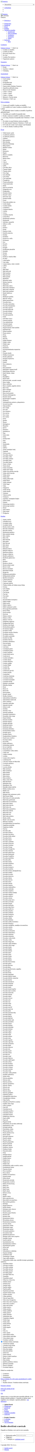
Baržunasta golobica (8, 532)
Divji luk (5, 614)
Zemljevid (7, 25)
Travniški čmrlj (7, 460)
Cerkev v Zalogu (7, 95)
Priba (4, 351)
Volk (4, 1329)
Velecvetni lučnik (8, 1305)
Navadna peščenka (8, 905)
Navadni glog (7, 967)
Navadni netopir (7, 313)
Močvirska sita (7, 807)
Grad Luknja (6, 79)
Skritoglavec (6, 424)
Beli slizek (6, 545)
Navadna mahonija (8, 889)
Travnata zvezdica (8, 1265)
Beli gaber (6, 541)
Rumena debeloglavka (9, 395)
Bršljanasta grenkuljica (9, 574)
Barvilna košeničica (8, 528)
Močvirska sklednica (9, 287)
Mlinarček (6, 284)
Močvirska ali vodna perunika (11, 798)
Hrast (4, 687)
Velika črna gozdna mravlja (10, 471)
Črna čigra (6, 173)
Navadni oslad (7, 1003)
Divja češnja (6, 610)
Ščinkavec (6, 400)
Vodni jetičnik (7, 1323)
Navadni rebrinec (8, 1029)
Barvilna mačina (7, 530)
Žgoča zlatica (6, 1358)
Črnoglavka (6, 180)
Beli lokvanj (6, 543)
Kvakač (5, 258)
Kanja (4, 229)
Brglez (5, 153)
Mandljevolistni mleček (9, 787)
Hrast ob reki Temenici (9, 90)
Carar (4, 160)
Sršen (4, 442)
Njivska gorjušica (8, 1078)
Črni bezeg (6, 592)
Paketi (9, 38)
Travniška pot (14, 114)
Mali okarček (6, 275)
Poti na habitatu (5, 102)
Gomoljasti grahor (8, 650)
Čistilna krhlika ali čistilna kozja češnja (14, 585)
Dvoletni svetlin (7, 630)
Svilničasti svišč (7, 1254)
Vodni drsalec (7, 491)
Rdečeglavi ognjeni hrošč (10, 369)
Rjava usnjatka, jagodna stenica (12, 386)
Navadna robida (7, 918)
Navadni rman (7, 1038)
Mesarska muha (7, 280)
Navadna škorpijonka (9, 306)
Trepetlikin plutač (8, 1278)
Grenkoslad (6, 674)
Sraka (4, 437)
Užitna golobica (7, 1296)
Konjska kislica (7, 734)
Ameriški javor (7, 521)
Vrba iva (5, 1331)
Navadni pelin (7, 1011)
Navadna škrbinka (8, 920)
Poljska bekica (7, 1158)
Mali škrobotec (7, 781)
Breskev (5, 561)
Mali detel (6, 269)
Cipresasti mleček (8, 583)
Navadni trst (6, 1054)
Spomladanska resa (8, 1242)
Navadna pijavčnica (8, 907)
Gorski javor (6, 656)
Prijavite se (7, 20)
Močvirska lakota (8, 803)
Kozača (5, 244)
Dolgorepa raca (7, 189)
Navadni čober (7, 954)
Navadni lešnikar (7, 311)
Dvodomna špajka (8, 629)
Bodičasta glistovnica (9, 558)
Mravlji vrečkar (7, 298)
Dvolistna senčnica (8, 634)
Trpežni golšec (7, 1289)
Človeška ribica (7, 167)
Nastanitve (11, 36)
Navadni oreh (7, 1000)
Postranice (6, 347)
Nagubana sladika (8, 827)
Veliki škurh (6, 480)
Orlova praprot (7, 1105)
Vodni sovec (6, 1325)
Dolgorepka (6, 191)
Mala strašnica (7, 778)
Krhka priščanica (7, 743)
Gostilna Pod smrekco (9, 57)
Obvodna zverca (7, 318)
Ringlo (5, 1194)
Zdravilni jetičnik (8, 1351)
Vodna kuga (6, 1320)
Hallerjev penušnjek (8, 683)
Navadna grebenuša (8, 854)
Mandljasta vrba (7, 785)
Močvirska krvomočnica (10, 801)
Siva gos (5, 409)
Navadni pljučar (7, 1016)
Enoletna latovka (7, 639)
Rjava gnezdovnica (8, 1198)
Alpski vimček (7, 519)
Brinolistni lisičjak (8, 570)
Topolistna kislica (8, 1263)
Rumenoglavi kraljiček (9, 398)
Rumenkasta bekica (8, 1218)
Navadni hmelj (7, 972)
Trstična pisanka (7, 1294)
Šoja (4, 433)
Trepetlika (6, 1276)
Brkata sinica (6, 158)
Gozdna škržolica (8, 661)
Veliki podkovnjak (8, 478)
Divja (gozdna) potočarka (10, 609)
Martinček (6, 278)
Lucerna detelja (7, 767)
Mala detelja (6, 772)
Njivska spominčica (8, 1083)
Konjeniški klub (7, 82)
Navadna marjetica (8, 891)
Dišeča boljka (7, 601)
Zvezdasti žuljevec (8, 1367)
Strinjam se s (16, 1439)
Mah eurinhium (7, 770)
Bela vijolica (6, 536)
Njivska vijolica (7, 1085)
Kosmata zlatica (7, 740)
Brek (4, 559)
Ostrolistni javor (7, 1109)
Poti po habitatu (12, 33)
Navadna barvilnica (8, 834)
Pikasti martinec (7, 331)
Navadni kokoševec (8, 981)
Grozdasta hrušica (8, 678)
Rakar (4, 366)
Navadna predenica (8, 914)
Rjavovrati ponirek (8, 393)
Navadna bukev (7, 840)
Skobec (5, 420)
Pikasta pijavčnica (8, 1131)
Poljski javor (6, 1162)
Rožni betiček (7, 1211)
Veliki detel (6, 477)
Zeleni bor (6, 1352)
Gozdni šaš (6, 667)
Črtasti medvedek (8, 184)
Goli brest (5, 647)
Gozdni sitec (6, 669)
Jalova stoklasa (7, 701)
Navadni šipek (7, 1045)
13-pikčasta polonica (9, 135)
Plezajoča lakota (7, 1145)
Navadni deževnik (8, 309)
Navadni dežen (7, 958)
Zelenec (5, 502)
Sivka (4, 418)
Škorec (5, 422)
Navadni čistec (7, 952)
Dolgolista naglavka (8, 621)
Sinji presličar (7, 406)
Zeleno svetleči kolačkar (10, 1356)
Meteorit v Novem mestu (10, 97)
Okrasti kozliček (7, 320)
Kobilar (5, 235)
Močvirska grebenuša (9, 800)
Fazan (4, 200)
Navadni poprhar (7, 1025)
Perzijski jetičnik (7, 1127)
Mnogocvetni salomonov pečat (11, 794)
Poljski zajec (6, 344)
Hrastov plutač (7, 694)
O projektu (7, 1419)
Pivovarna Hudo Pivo (9, 53)
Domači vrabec (7, 195)
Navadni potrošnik (8, 1027)
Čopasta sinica (7, 171)
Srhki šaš (5, 1249)
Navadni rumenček (8, 1043)
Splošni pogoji (8, 1448)
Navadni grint (7, 971)
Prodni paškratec (7, 357)
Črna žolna (6, 176)
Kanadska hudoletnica (9, 714)
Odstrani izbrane (5, 48)
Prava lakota (6, 1173)
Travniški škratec (7, 462)
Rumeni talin (6, 1216)
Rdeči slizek (6, 1191)
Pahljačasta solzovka (9, 1116)
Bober (4, 149)
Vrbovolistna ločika (8, 1334)
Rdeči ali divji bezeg (8, 1183)
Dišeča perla (6, 603)
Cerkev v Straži (7, 93)
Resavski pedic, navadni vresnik (12, 380)
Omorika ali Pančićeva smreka (11, 1102)
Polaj (4, 1153)
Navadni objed (7, 996)
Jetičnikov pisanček (8, 222)
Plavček (5, 338)
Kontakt (6, 1421)
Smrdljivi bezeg (7, 1238)
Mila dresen (6, 792)
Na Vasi (5, 55)
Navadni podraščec (8, 1022)
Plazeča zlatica (7, 1140)
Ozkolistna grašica (8, 1111)
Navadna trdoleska (8, 934)
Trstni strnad (6, 466)
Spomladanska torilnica (9, 1243)
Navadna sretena (7, 929)
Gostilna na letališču (8, 50)
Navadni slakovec (8, 1047)
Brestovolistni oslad (8, 565)
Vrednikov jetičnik (8, 1340)
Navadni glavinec (8, 965)
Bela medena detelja (8, 534)
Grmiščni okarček (8, 215)
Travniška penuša (8, 1271)
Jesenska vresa (7, 710)
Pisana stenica (7, 333)
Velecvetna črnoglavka (9, 1300)
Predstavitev (7, 23)
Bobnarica (6, 151)
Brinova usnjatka (7, 155)
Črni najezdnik (7, 178)
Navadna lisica (7, 302)
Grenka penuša (7, 672)
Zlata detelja (6, 1360)
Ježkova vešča (7, 224)
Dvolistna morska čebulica (10, 632)
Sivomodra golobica (8, 1231)
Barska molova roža (8, 527)
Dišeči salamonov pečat (9, 607)
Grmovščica (6, 216)
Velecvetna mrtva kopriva (10, 1302)
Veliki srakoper (7, 482)
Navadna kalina (7, 861)
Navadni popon (7, 1023)
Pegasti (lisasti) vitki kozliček (11, 327)
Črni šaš (5, 594)
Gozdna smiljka (7, 663)
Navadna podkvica (8, 909)
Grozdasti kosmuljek (9, 679)
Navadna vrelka (7, 940)
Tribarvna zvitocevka (9, 1280)
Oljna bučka (6, 1100)
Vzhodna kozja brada (9, 1345)
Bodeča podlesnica (8, 556)
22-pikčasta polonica (9, 136)
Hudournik (6, 220)
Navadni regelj (7, 1031)
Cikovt (5, 162)
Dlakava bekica (7, 616)
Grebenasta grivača (8, 670)
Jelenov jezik (6, 707)
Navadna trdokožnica (9, 932)
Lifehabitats (7, 8)
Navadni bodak (7, 947)
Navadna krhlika (7, 872)
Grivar (5, 213)
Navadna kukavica (8, 876)
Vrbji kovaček (7, 495)
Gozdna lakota (7, 659)
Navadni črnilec (7, 956)
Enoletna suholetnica (9, 641)
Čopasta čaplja (7, 169)
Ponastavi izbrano (6, 1385)
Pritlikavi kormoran (8, 355)
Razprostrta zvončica (9, 1182)
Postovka (5, 346)
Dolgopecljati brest (8, 623)
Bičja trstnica (6, 145)
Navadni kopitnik (8, 985)
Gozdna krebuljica (8, 658)
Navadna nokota (7, 898)
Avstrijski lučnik (7, 525)
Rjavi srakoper (7, 389)
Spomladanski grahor (9, 1245)
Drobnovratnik (7, 198)
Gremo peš (14, 105)
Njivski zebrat (7, 1091)
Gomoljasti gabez (8, 649)
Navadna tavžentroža (9, 931)
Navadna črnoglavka (9, 849)
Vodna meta (6, 1322)
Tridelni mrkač (7, 1282)
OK (2, 1393)
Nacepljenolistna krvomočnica (11, 823)
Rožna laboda (7, 1207)
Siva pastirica (6, 411)
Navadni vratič (7, 1056)
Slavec (5, 427)
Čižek (4, 165)
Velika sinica (6, 475)
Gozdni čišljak (7, 665)
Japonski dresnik (7, 705)
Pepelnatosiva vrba (8, 1125)
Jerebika (5, 709)
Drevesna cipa (7, 196)
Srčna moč (6, 1247)
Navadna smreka (7, 927)
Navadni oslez (7, 1005)
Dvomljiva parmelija (8, 636)
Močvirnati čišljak (8, 796)
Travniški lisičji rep (8, 1274)
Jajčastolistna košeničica (10, 698)
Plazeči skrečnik (7, 1143)
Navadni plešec (7, 1014)
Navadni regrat (7, 1032)
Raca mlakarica (7, 364)
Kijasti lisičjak (7, 718)
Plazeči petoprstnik (8, 1142)
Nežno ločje (6, 1076)
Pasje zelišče (6, 1118)
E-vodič (3, 1390)
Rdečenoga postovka (9, 371)
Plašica (5, 337)
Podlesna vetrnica (8, 1147)
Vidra (4, 486)
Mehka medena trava (9, 789)
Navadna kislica (7, 865)
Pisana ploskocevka (8, 1133)
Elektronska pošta (11, 1435)
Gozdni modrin (7, 206)
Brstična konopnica (8, 578)
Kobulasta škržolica (8, 729)
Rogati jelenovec (7, 1205)
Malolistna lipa (7, 783)
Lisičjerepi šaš (7, 760)
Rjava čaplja (6, 382)
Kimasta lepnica (7, 721)
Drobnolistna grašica (9, 627)
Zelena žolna (6, 500)
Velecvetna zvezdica (8, 1303)
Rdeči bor (5, 1185)
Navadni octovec (7, 998)
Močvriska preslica (8, 816)
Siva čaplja (6, 407)
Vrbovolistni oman (8, 1338)
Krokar (5, 253)
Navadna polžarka (8, 912)
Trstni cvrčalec (7, 464)
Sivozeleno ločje (7, 1233)
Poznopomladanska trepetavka (11, 349)
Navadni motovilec (8, 992)
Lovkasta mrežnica (8, 763)
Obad (4, 316)
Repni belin (6, 378)
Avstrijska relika (7, 523)
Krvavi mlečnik (7, 747)
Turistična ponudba (9, 30)
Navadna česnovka (8, 843)
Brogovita (6, 572)
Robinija (5, 1203)
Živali (6, 27)
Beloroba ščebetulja (8, 144)
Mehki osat (6, 790)
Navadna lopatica (8, 885)
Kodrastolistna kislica (9, 730)
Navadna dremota (8, 850)
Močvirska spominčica (9, 809)
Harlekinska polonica (9, 218)
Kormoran (6, 240)
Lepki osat (6, 752)
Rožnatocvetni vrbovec (9, 1209)
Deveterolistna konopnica (10, 599)
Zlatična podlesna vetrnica (10, 1362)
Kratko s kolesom (16, 116)
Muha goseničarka (8, 300)
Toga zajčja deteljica (8, 1258)
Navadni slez (6, 1049)
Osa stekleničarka (8, 322)
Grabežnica (6, 207)
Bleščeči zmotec (7, 147)
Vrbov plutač (6, 1332)
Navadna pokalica (8, 911)
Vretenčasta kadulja (8, 1343)
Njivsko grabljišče (8, 1092)
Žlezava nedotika (8, 1365)
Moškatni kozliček (8, 296)
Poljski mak (6, 1163)
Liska (4, 267)
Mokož (5, 295)
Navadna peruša (7, 903)
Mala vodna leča (7, 780)
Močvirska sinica (7, 286)
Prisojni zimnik (7, 353)
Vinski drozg (6, 489)
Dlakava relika (7, 618)
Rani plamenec (7, 367)
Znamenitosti (4, 74)
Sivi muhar (6, 417)
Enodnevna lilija (7, 638)
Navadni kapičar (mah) (9, 976)
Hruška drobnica (7, 696)
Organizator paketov (8, 59)
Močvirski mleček (8, 810)
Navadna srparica (8, 307)
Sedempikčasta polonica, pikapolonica (13, 402)
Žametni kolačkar (8, 1347)
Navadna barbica (7, 832)
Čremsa (5, 587)
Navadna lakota (7, 878)
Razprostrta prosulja (8, 1180)
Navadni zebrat (7, 1062)
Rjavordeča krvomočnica (10, 1200)
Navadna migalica (8, 894)
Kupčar (5, 255)
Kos (4, 242)
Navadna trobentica (8, 936)
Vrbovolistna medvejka (9, 1336)
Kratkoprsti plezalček (9, 249)
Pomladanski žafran (8, 1167)
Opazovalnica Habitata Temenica (12, 86)
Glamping (6, 71)
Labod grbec (6, 260)
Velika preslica (7, 1309)
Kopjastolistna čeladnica (10, 736)
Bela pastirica (6, 140)
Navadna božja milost (9, 836)
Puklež (5, 362)
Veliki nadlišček (7, 1311)
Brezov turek (6, 567)
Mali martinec (7, 273)
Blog (9, 41)
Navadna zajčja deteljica (10, 943)
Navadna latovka (7, 880)
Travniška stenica (8, 455)
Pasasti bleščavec (8, 326)
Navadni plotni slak (8, 1020)
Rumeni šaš (6, 1214)
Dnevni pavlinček (8, 187)
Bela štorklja (6, 142)
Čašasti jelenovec (8, 579)
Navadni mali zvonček (9, 991)
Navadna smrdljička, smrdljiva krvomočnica (15, 925)
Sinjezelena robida (8, 1225)
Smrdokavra (6, 431)
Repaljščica (6, 377)
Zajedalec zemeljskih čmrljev (11, 498)
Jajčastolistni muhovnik (9, 699)
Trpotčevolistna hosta (9, 1292)
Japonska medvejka (8, 703)
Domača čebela (7, 193)
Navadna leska (7, 881)
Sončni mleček (7, 1240)
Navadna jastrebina (8, 858)
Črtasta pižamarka (8, 182)
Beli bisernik (6, 539)
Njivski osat (6, 1087)
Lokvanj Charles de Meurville (11, 761)
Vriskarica (6, 497)
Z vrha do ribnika (13, 126)
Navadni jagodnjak (8, 974)
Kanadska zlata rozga (9, 716)
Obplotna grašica (7, 1094)
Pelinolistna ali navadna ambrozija (12, 1123)
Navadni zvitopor (8, 1067)
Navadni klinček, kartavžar (10, 978)
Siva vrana (6, 415)
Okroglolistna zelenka (9, 1098)
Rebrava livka (7, 1193)
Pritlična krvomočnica (9, 1174)
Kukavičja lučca (7, 749)
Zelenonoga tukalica (8, 504)
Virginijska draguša (8, 1318)
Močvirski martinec (8, 291)
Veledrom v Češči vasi (9, 99)
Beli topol (5, 547)
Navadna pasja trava (8, 900)
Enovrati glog (7, 643)
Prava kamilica (7, 1171)
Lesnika (5, 756)
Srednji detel (6, 438)
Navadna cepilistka (8, 841)
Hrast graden (6, 692)
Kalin (4, 226)
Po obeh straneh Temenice (17, 123)
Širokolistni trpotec (8, 1229)
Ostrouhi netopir (7, 324)
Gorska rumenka (7, 652)
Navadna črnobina (8, 845)
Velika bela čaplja (8, 469)
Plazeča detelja (7, 1138)
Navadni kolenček (8, 983)
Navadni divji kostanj (9, 961)
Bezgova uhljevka (8, 554)
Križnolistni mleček (8, 745)
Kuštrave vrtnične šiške (9, 256)
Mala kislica (6, 776)
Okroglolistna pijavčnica (10, 1096)
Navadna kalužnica (8, 863)
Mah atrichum (7, 769)
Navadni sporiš (7, 1051)
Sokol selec (6, 435)
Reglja (5, 375)
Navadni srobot (7, 1052)
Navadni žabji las (8, 1058)
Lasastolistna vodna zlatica (10, 750)
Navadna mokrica (8, 896)
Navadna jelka (7, 860)
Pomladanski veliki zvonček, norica (13, 1165)
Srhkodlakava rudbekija (9, 1251)
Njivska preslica (7, 1082)
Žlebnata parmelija (8, 1363)
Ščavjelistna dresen (8, 1220)
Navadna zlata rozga (8, 945)
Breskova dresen (7, 563)
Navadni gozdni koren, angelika (12, 969)
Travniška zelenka (8, 458)
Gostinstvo (11, 35)
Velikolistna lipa (7, 1316)
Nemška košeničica (8, 1074)
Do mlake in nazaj (15, 121)
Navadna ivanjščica (8, 856)
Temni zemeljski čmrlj (9, 449)
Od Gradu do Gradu (17, 125)
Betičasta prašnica (8, 552)
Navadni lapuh (7, 987)
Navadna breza (7, 838)
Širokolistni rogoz (8, 1227)
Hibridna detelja (7, 685)
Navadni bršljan (7, 949)
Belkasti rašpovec (8, 550)
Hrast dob (5, 690)
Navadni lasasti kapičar (9, 989)
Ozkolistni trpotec (8, 1114)
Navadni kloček (7, 980)
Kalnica (5, 227)
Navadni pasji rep (8, 1009)
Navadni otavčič (7, 1007)
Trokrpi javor (6, 1283)
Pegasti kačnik (7, 1122)
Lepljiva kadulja (7, 754)
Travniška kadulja (8, 1267)
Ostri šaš (5, 1107)
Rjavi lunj (5, 387)
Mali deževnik (7, 271)
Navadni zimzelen (8, 1065)
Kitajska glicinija (7, 723)
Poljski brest (6, 1160)
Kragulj (5, 247)
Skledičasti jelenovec (9, 1234)
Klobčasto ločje (7, 727)
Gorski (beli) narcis (8, 654)
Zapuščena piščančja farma (10, 88)
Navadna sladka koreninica (10, 921)
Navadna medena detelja (10, 892)
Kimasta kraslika (7, 719)
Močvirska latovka (8, 805)
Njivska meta (6, 1080)
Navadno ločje (7, 1071)
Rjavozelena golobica (9, 1202)
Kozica (5, 246)
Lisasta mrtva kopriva (9, 758)
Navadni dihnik (7, 960)
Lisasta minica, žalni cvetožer (11, 264)
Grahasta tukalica (8, 209)
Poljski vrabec (7, 342)
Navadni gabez (7, 963)
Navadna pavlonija (8, 901)
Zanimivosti (11, 32)
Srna (4, 440)
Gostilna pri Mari (8, 51)
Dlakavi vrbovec (7, 619)
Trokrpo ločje (6, 1285)
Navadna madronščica (9, 887)
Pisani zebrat (6, 1134)
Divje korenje (7, 612)
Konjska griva (7, 732)
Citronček (5, 164)
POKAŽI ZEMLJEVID (7, 1389)
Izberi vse (15, 48)
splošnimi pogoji (19, 1439)
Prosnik (5, 360)
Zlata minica (6, 509)
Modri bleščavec (7, 293)
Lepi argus (6, 262)
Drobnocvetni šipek (8, 625)
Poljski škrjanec (7, 340)
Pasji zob (5, 1120)
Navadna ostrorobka (8, 304)
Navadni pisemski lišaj (9, 1012)
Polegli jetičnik (7, 1156)
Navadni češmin (7, 951)
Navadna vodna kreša (9, 938)
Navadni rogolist (7, 1040)
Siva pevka (6, 413)
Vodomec (5, 493)
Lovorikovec (6, 765)
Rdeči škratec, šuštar (8, 373)
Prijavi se (8, 1437)
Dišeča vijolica (7, 605)
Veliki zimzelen (7, 1314)
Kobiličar (5, 236)
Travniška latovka (8, 1269)
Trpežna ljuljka (7, 1287)
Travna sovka (6, 453)
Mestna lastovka (7, 282)
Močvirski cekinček (8, 289)
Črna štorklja (6, 175)
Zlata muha (6, 511)
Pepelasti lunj (6, 329)
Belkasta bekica (7, 548)
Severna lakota (7, 1223)
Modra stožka (7, 818)
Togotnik (5, 451)
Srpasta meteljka (7, 1253)
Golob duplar (6, 204)
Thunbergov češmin (8, 1256)
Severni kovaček (7, 404)
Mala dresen (6, 774)
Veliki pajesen (7, 1312)
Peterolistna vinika (8, 1129)
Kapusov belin (7, 231)
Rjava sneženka (7, 384)
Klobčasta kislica (7, 725)
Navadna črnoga (7, 847)
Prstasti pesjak (7, 1176)
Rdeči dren (6, 1187)
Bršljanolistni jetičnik (9, 576)
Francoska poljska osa (9, 202)
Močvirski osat (7, 812)
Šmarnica (5, 429)
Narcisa (5, 829)
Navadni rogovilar (8, 1042)
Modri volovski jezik (9, 820)
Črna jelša (6, 590)
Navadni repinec (7, 1036)
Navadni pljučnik (8, 1018)
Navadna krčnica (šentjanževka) (12, 871)
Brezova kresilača (8, 568)
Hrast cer (5, 689)
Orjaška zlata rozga (8, 1103)
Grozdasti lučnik (7, 681)
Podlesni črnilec (7, 1149)
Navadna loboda (7, 883)
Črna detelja (6, 588)
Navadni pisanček (8, 315)
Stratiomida (6, 444)
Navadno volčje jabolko (9, 1072)
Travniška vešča (7, 457)
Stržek (4, 446)
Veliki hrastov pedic (8, 133)
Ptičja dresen (6, 1178)
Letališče (5, 81)
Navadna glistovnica (8, 852)
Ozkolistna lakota (8, 1112)
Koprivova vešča (7, 238)
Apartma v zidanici (8, 69)
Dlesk (4, 185)
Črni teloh (6, 596)
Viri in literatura (8, 1422)
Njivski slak (6, 1089)
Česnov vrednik (7, 581)
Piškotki (6, 1449)
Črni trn (5, 598)
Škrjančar (5, 426)
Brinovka (5, 156)
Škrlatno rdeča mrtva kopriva (11, 1236)
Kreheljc (5, 251)
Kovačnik (5, 741)
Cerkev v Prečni (7, 91)
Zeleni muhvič (7, 1354)
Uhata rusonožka (7, 468)
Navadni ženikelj (7, 1063)
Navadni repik (7, 1034)
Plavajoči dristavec (8, 1136)
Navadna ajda (7, 830)
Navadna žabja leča (8, 941)
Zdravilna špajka (7, 1349)
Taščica (5, 447)
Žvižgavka (6, 513)
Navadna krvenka (8, 874)
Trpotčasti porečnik (8, 1291)
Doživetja (7, 40)
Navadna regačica (8, 916)
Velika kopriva (7, 1307)
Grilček (5, 211)
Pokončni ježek (7, 1151)
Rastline (6, 28)
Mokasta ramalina (8, 821)
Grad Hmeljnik (7, 84)
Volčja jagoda (7, 1327)
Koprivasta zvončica (8, 738)
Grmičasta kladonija (8, 676)
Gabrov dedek (7, 645)
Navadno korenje (8, 1069)
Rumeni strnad (7, 397)
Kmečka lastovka (8, 233)
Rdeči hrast (6, 1189)
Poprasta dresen (7, 1169)
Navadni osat (6, 1002)
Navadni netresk (7, 994)
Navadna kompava (8, 867)
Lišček (5, 266)
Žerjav (5, 508)
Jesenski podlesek (8, 712)
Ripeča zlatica (7, 1196)
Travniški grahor (7, 1272)
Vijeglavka (6, 488)
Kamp (4, 67)
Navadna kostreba (8, 869)
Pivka (4, 335)
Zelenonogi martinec (9, 506)
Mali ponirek (6, 276)
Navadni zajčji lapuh (9, 1060)
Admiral (5, 138)
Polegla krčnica (7, 1154)
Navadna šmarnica (8, 923)
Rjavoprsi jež (6, 391)
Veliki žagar (6, 484)
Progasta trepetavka (8, 358)
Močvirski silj (7, 814)
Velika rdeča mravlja (8, 473)
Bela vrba (5, 538)
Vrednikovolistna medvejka (10, 1342)
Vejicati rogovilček (8, 1298)
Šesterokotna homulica (9, 1222)
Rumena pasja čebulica (9, 1213)
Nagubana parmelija (8, 825)
